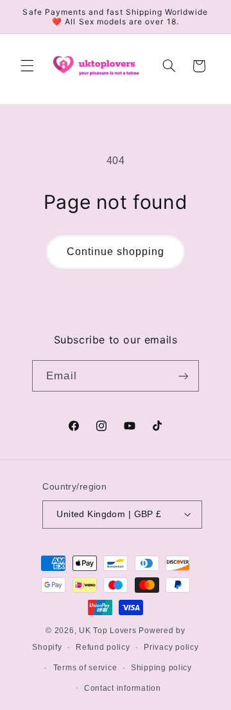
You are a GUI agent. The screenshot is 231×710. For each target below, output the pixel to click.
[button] (27, 66)
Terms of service (85, 668)
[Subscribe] (183, 376)
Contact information (122, 688)
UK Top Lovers (108, 630)
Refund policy (103, 647)
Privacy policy (171, 647)
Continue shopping (116, 251)
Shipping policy (161, 668)
